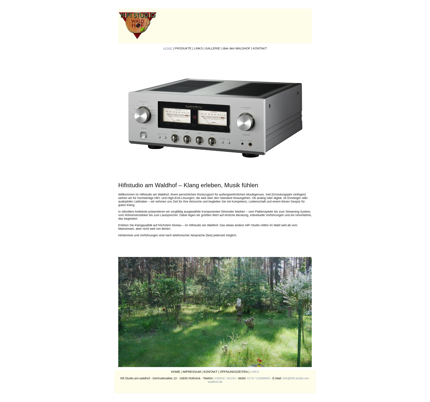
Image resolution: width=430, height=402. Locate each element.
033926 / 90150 (224, 378)
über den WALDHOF (236, 48)
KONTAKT (260, 48)
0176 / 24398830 (258, 378)
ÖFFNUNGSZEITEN (234, 371)
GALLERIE (212, 48)
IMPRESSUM (192, 371)
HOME (167, 48)
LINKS (198, 48)
